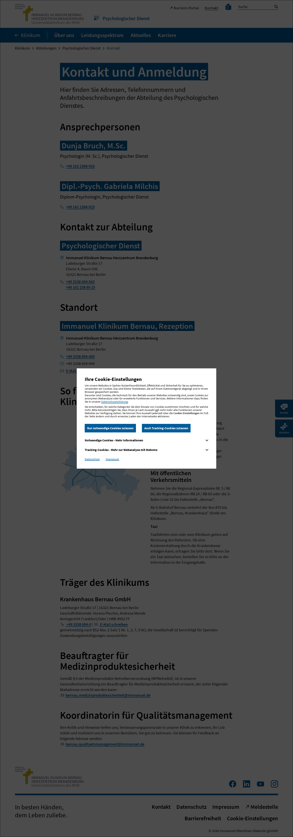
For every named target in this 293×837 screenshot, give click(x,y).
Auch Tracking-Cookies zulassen (166, 428)
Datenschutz (92, 459)
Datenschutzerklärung (114, 401)
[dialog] (146, 418)
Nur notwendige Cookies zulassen (110, 428)
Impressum (112, 459)
